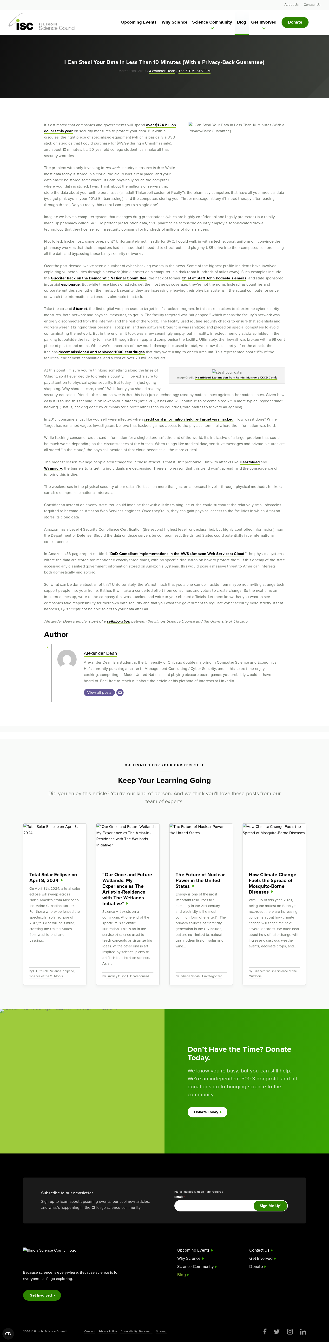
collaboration (118, 621)
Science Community (212, 22)
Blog (241, 22)
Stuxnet (80, 308)
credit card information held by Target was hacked (188, 419)
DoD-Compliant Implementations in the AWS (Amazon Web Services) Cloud (177, 553)
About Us (291, 4)
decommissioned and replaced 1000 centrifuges (102, 352)
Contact (89, 1331)
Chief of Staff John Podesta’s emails (214, 278)
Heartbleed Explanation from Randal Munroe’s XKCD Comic (236, 377)
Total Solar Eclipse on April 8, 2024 (53, 877)
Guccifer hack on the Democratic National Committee (99, 278)
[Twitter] (277, 1331)
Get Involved (264, 22)
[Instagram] (290, 1331)
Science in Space (62, 971)
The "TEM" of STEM (194, 71)
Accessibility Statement (136, 1331)
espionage (70, 284)
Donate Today (206, 1112)
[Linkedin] (303, 1331)
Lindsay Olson (116, 976)
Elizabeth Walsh (264, 971)
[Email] (120, 692)
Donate (295, 22)
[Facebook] (265, 1332)
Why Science (175, 22)
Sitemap (161, 1331)
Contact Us (312, 4)
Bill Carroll (40, 971)
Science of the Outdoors (46, 976)
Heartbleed (250, 462)
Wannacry (53, 468)
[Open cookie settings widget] (8, 1334)
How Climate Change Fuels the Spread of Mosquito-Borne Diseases (272, 883)
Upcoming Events (139, 22)
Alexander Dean (162, 71)
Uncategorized (139, 976)
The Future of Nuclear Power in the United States (200, 880)
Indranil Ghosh (190, 976)
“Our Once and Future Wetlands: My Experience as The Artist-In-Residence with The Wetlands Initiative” (127, 889)
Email (179, 1196)
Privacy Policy (108, 1331)
